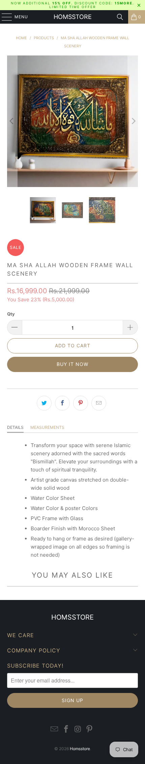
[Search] (120, 17)
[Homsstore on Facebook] (66, 729)
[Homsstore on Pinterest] (90, 729)
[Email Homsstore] (55, 729)
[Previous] (12, 121)
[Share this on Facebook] (62, 403)
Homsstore (73, 16)
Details (15, 427)
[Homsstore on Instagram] (78, 729)
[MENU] (3, 17)
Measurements (47, 427)
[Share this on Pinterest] (80, 403)
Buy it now (72, 364)
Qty (11, 314)
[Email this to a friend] (98, 403)
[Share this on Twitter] (44, 403)
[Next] (132, 121)
